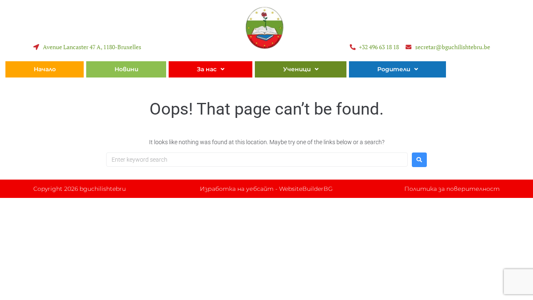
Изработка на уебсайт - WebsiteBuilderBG (266, 188)
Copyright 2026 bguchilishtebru (79, 188)
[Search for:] (257, 159)
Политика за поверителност (452, 188)
